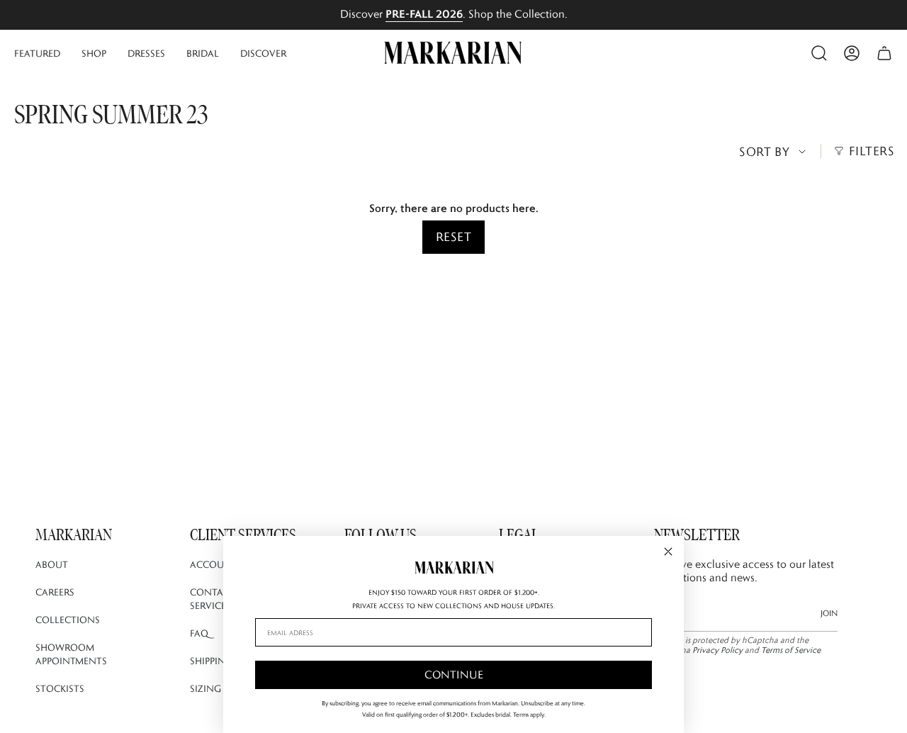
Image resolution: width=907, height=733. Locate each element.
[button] (37, 53)
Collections (67, 619)
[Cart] (884, 53)
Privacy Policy (717, 649)
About (51, 564)
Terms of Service (791, 649)
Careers (54, 592)
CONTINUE (453, 674)
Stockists (59, 688)
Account (213, 564)
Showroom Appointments (71, 654)
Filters (871, 151)
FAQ (199, 633)
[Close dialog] (668, 551)
